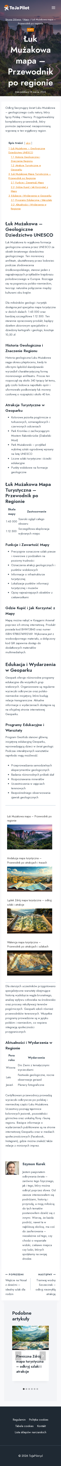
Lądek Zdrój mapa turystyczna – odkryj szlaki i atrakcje (29, 902)
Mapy (30, 29)
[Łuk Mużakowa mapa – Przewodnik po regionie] (29, 837)
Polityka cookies (38, 1420)
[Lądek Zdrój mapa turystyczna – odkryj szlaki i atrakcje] (29, 921)
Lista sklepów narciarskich (30, 1432)
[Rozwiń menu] (53, 8)
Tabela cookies (24, 1426)
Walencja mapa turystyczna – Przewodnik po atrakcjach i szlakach (27, 944)
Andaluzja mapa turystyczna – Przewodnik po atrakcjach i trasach (27, 860)
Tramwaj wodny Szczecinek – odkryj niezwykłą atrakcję (46, 1284)
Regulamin (19, 1420)
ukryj (28, 143)
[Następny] (43, 1355)
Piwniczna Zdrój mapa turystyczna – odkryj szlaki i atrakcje (30, 1364)
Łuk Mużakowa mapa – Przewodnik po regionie (29, 818)
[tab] (24, 1389)
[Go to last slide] (18, 1355)
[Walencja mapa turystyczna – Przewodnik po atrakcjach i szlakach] (29, 963)
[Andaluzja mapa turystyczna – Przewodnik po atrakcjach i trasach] (29, 879)
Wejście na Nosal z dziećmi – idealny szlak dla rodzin (16, 1284)
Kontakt (41, 1426)
